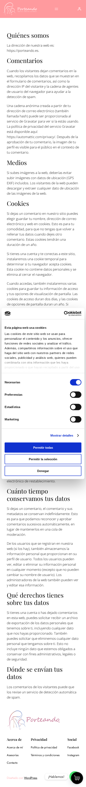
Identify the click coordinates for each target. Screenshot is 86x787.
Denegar (43, 470)
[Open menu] (56, 9)
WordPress (30, 778)
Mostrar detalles (61, 435)
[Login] (79, 9)
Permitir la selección (43, 459)
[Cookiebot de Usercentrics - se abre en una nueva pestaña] (63, 313)
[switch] (75, 394)
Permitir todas (43, 447)
